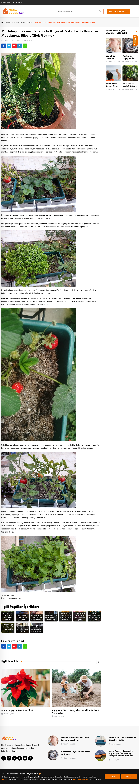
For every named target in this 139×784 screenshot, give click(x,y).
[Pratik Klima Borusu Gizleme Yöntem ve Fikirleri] (113, 73)
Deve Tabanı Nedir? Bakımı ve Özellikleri (129, 86)
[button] (95, 662)
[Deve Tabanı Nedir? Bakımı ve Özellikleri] (130, 73)
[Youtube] (14, 46)
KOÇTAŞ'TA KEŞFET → (118, 11)
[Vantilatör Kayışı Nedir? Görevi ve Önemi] (130, 45)
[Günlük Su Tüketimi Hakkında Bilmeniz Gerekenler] (113, 45)
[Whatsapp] (25, 46)
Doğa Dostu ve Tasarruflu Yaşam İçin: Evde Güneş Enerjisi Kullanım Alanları (121, 753)
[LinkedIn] (19, 46)
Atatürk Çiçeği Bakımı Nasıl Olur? (17, 711)
